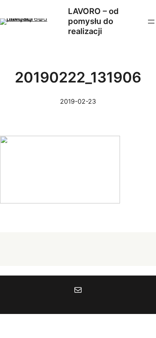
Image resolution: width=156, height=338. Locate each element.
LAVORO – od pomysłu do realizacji (93, 21)
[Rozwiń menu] (151, 21)
